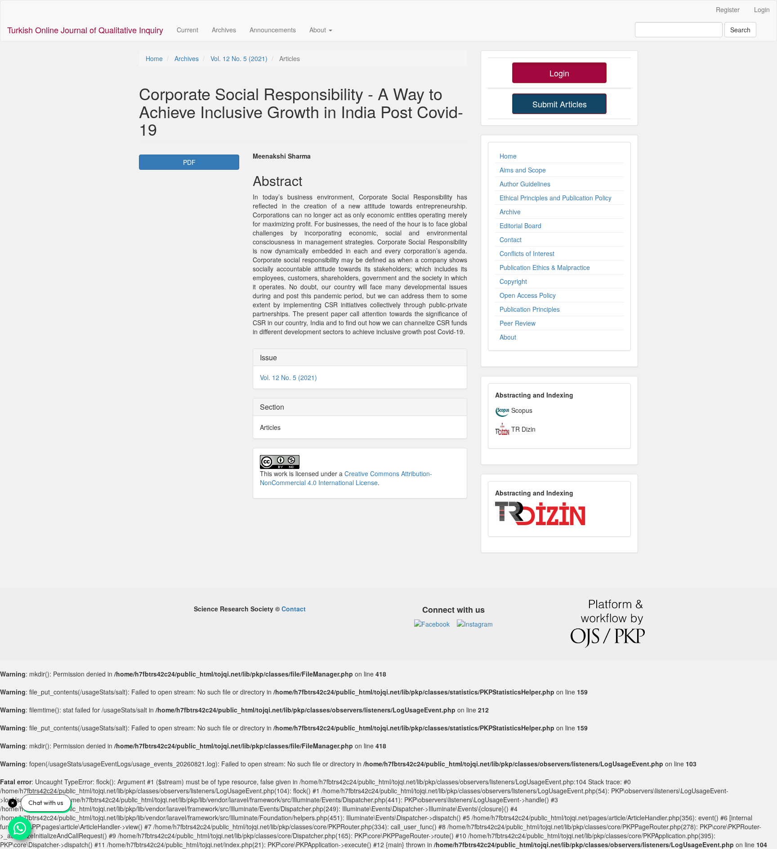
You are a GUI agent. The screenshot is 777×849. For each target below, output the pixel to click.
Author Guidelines (525, 183)
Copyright (513, 281)
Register (728, 9)
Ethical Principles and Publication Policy (556, 197)
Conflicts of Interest (527, 253)
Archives (224, 29)
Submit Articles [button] (559, 104)
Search (740, 29)
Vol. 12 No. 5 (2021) (239, 58)
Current (187, 29)
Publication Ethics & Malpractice (545, 267)
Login (762, 9)
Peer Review (518, 322)
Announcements (273, 29)
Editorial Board (520, 225)
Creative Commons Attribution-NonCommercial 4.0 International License (346, 478)
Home (154, 58)
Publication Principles (530, 309)
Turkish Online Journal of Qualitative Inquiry (85, 29)
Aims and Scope (523, 169)
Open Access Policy (528, 295)
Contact (511, 239)
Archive (510, 211)
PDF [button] (189, 162)
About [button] (318, 29)
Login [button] (559, 73)
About (508, 336)
